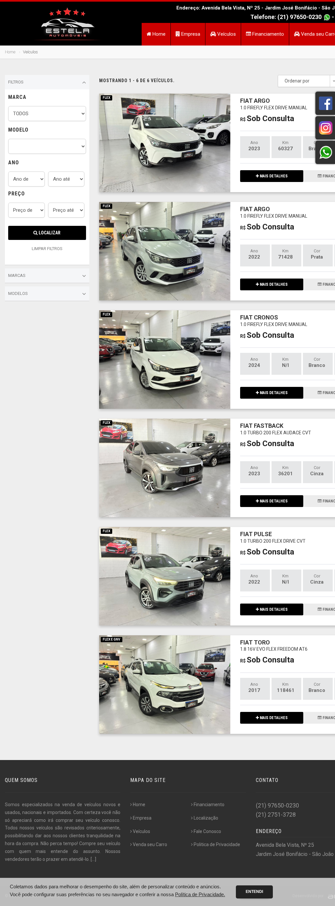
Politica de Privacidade (217, 844)
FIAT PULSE (273, 537)
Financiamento (267, 34)
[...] (93, 859)
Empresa (190, 34)
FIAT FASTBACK (275, 428)
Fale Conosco (207, 831)
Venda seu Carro (150, 844)
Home (158, 34)
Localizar (49, 232)
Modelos (18, 293)
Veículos (226, 34)
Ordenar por (297, 80)
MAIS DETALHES (273, 176)
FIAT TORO (274, 645)
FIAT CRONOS (273, 320)
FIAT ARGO (273, 103)
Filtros (16, 82)
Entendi (254, 891)
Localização (206, 818)
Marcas (17, 275)
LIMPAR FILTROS (47, 248)
